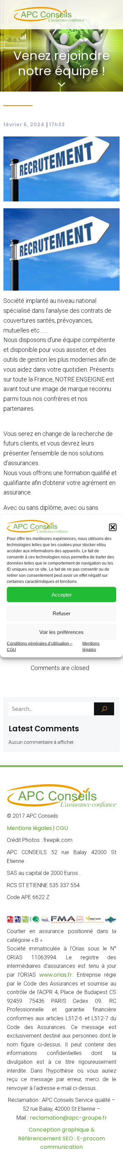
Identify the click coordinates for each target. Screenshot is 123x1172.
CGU (62, 828)
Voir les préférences (61, 632)
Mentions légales (29, 828)
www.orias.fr (55, 975)
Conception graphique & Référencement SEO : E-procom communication (61, 1138)
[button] (112, 527)
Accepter (62, 594)
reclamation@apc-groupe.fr (68, 1118)
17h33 (57, 124)
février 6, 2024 (23, 124)
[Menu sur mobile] (103, 14)
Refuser (61, 613)
